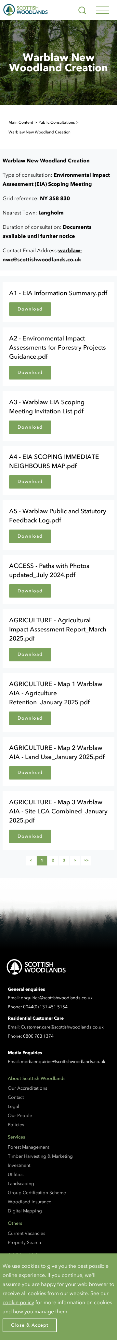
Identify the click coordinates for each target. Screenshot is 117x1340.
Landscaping (21, 1183)
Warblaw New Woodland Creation (39, 132)
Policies (16, 1124)
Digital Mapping (25, 1211)
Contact (16, 1097)
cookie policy (18, 1302)
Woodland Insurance (29, 1202)
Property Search (24, 1242)
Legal (13, 1106)
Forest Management (28, 1147)
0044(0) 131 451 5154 (45, 1007)
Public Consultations (56, 122)
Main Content (20, 122)
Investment (19, 1165)
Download (30, 309)
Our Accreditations (27, 1088)
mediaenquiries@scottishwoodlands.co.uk (63, 1061)
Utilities (15, 1174)
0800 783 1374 (38, 1036)
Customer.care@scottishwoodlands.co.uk (62, 1027)
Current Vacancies (26, 1233)
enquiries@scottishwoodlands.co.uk (57, 998)
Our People (20, 1115)
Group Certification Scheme (37, 1192)
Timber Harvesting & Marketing (40, 1156)
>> (87, 861)
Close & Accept (29, 1325)
